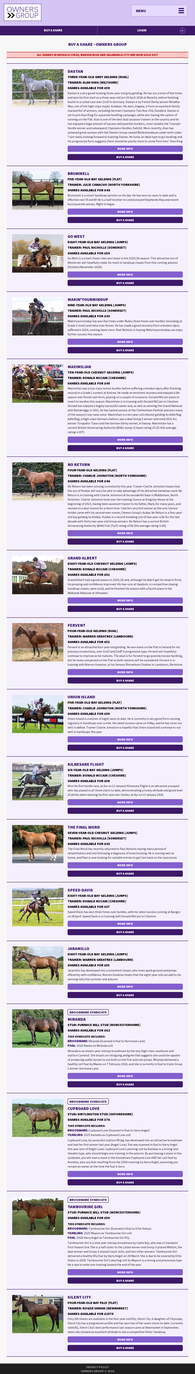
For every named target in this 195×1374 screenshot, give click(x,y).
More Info (125, 149)
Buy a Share (53, 30)
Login (141, 30)
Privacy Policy (97, 1367)
